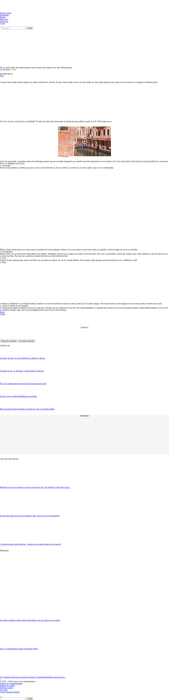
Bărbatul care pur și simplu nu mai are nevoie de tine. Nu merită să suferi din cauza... (35, 487)
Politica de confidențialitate (11, 683)
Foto (2, 76)
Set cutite (4, 690)
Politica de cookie (7, 686)
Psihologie (4, 15)
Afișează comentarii (8, 341)
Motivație (4, 19)
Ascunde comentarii (26, 341)
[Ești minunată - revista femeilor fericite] (20, 11)
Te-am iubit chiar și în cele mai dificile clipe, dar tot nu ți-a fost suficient (29, 516)
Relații (2, 17)
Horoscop (4, 21)
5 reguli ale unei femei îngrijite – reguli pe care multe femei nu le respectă (30, 544)
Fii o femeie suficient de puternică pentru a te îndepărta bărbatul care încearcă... (33, 677)
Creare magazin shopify (10, 692)
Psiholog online (6, 688)
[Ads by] (66, 157)
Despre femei (5, 13)
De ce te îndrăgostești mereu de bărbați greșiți (19, 649)
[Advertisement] (79, 48)
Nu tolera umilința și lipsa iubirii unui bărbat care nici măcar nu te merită (30, 620)
